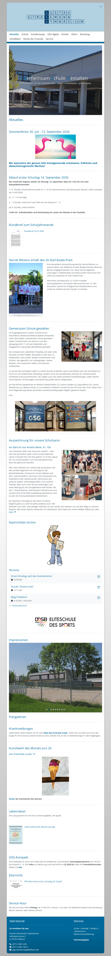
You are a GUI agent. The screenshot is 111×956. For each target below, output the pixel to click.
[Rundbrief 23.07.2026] (16, 238)
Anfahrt (94, 928)
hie (20, 867)
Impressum (79, 931)
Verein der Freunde (33, 38)
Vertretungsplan (81, 939)
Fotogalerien (17, 717)
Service (49, 38)
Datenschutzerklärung (84, 934)
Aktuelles (14, 34)
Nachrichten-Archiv (22, 522)
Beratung (85, 34)
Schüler (65, 34)
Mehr (11, 512)
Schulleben (15, 38)
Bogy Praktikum (19, 597)
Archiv (12, 799)
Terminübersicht (19, 605)
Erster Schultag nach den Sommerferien (31, 576)
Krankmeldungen (21, 728)
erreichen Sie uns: (19, 928)
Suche (76, 928)
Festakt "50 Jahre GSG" (22, 586)
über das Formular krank (55, 733)
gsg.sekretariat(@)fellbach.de (25, 949)
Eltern (74, 34)
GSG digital (53, 34)
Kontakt (85, 928)
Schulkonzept (38, 34)
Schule (25, 34)
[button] (25, 37)
